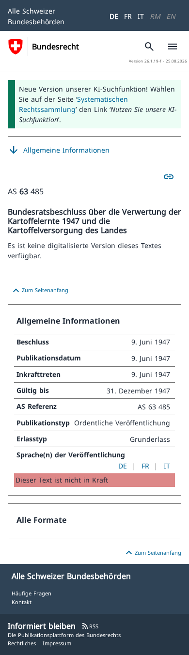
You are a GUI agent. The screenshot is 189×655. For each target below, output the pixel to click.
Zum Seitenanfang (39, 290)
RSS (89, 626)
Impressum (57, 643)
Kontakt (22, 602)
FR (128, 16)
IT (141, 16)
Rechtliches (22, 643)
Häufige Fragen (31, 593)
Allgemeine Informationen (59, 150)
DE (114, 16)
